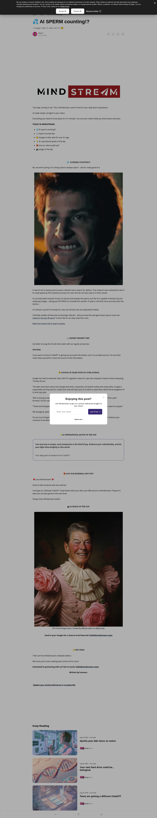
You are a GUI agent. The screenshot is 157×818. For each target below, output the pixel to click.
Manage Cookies (92, 11)
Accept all (62, 11)
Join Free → (95, 412)
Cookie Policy (64, 6)
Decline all (77, 11)
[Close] (103, 397)
